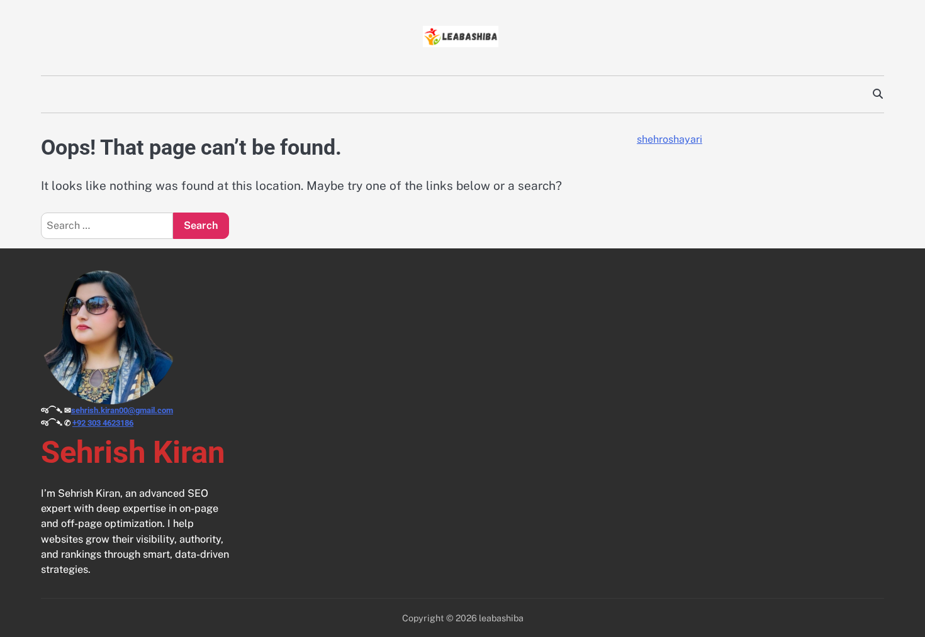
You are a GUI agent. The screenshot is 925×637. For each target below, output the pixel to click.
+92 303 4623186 (102, 423)
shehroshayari (669, 139)
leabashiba (501, 617)
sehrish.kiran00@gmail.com (122, 410)
